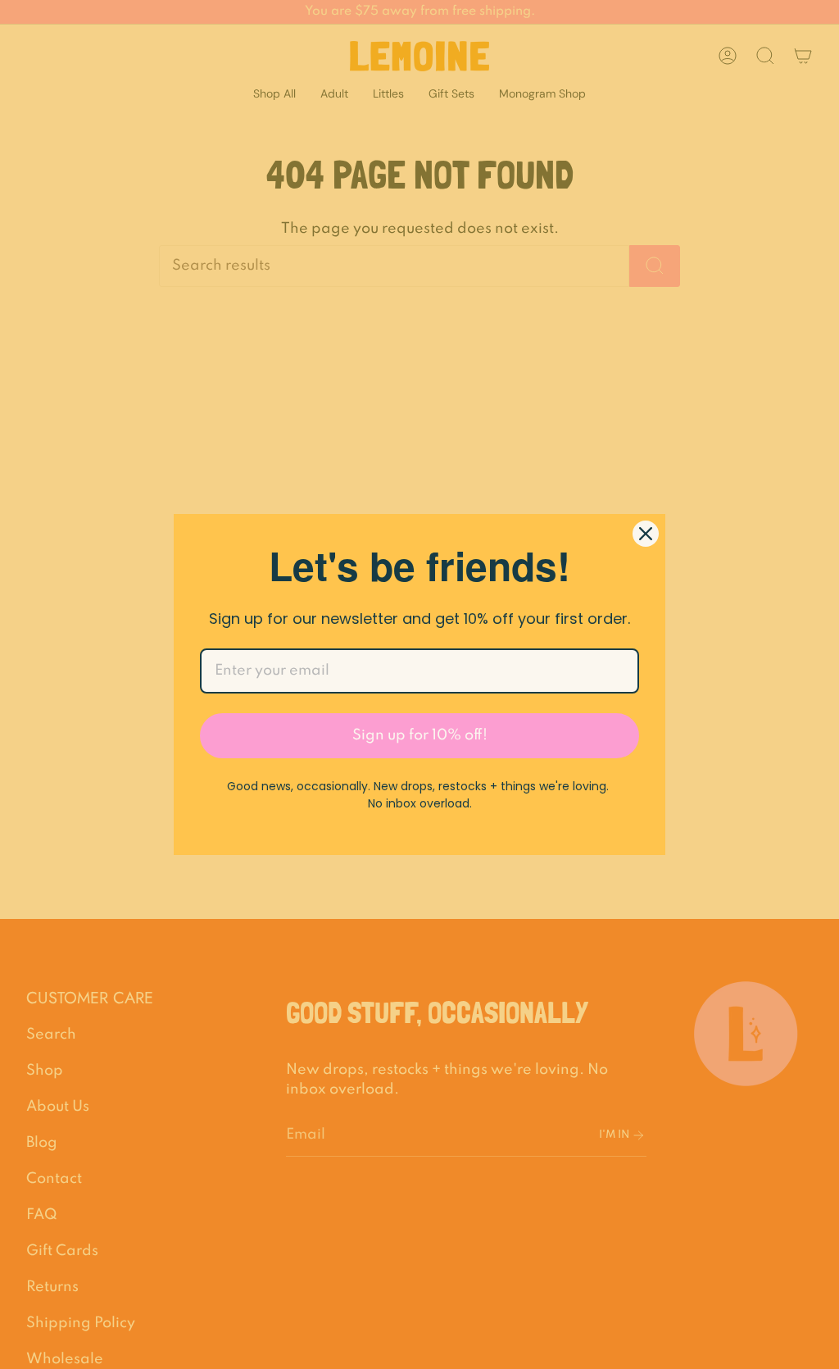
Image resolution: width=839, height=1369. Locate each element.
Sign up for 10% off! (420, 735)
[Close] (645, 533)
